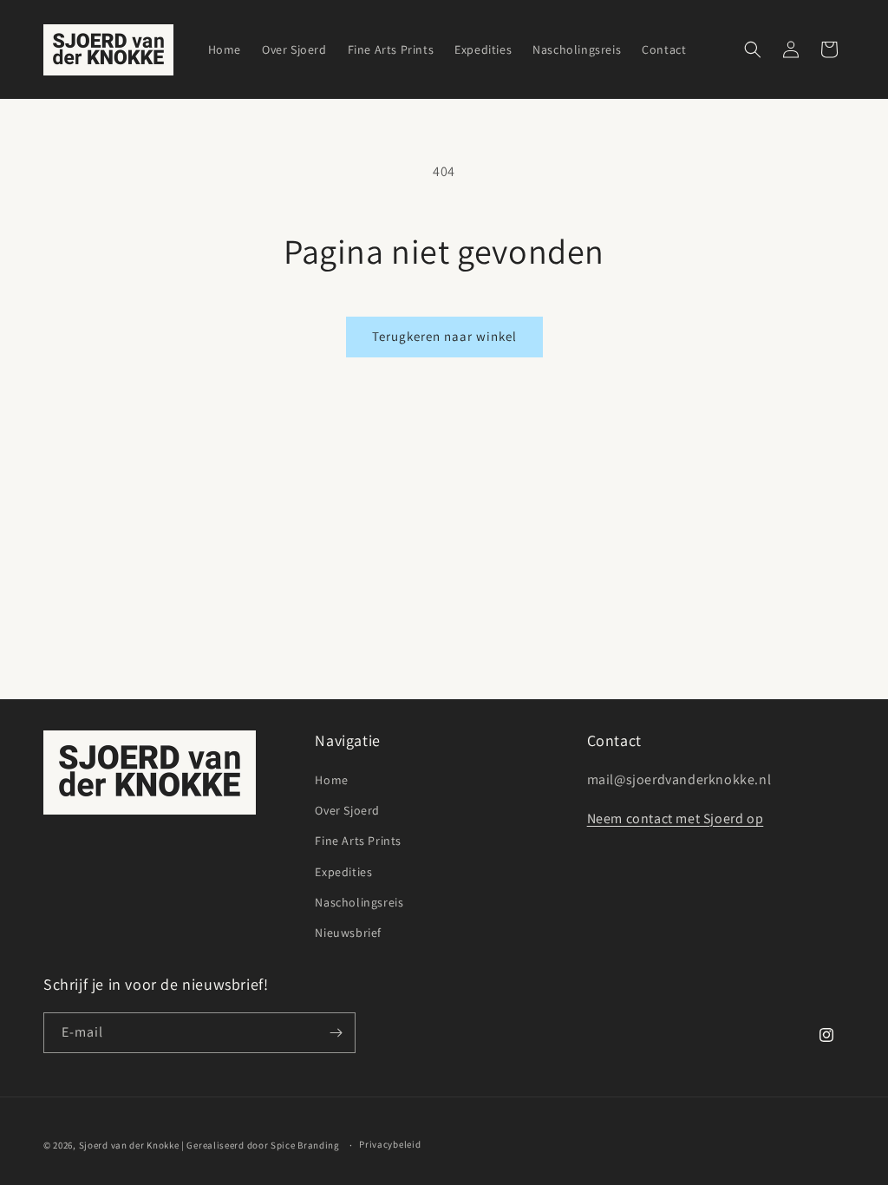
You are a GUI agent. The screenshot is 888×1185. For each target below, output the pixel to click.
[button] (753, 49)
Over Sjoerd (347, 810)
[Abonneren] (336, 1032)
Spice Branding (305, 1145)
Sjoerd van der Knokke (129, 1145)
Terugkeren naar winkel (444, 336)
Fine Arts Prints (358, 840)
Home (331, 780)
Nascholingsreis (359, 902)
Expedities (343, 872)
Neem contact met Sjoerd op (675, 818)
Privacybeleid (390, 1144)
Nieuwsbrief (348, 932)
